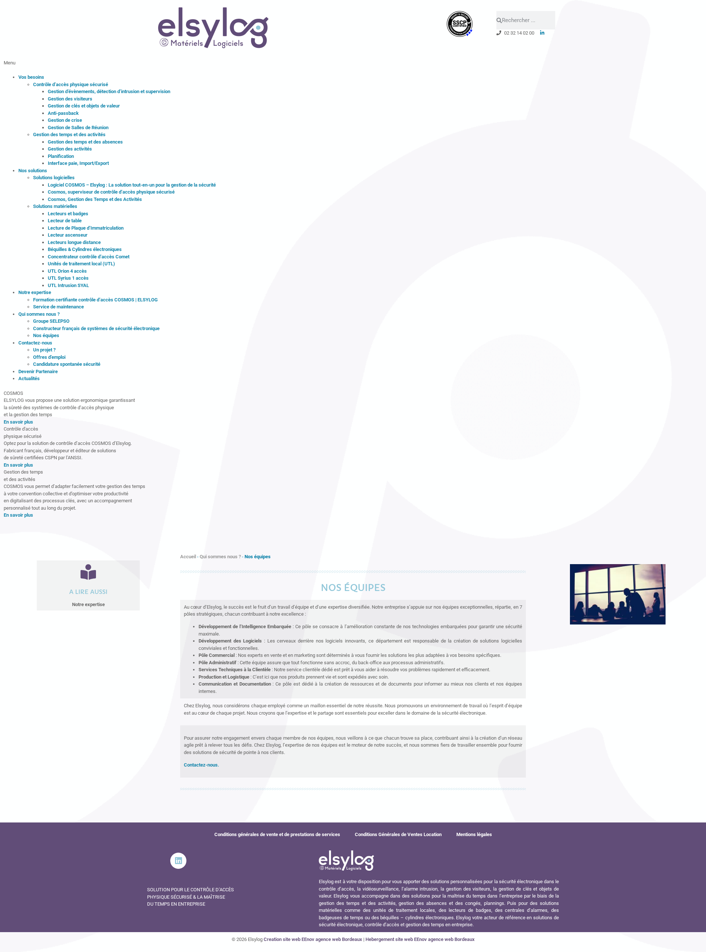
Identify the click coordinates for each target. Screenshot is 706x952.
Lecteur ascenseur (68, 235)
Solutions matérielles (55, 206)
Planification (61, 156)
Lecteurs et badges (68, 213)
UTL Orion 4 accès (67, 271)
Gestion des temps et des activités (69, 134)
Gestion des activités (70, 149)
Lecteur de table (65, 220)
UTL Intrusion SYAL (68, 285)
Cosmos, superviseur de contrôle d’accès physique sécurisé (111, 192)
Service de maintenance (58, 306)
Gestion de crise (65, 120)
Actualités (29, 378)
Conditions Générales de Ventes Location (398, 834)
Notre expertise (34, 292)
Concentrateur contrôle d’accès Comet (88, 256)
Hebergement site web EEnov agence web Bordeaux (420, 939)
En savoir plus (18, 422)
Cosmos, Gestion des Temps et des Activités (95, 199)
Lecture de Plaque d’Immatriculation (86, 228)
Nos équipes (46, 335)
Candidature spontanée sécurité (66, 364)
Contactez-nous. (201, 765)
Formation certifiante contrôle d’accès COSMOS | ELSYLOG (95, 299)
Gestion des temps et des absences (85, 142)
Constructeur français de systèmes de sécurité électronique (96, 328)
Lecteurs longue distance (74, 242)
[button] (353, 66)
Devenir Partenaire (38, 371)
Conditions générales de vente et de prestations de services (277, 834)
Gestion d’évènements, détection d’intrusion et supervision (109, 91)
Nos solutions (32, 170)
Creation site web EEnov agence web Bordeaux (313, 939)
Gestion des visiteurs (70, 99)
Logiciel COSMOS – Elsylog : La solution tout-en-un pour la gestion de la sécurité (132, 185)
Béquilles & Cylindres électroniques (85, 249)
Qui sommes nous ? (39, 314)
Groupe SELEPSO (51, 321)
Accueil (188, 556)
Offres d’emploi (49, 357)
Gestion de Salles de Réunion (78, 127)
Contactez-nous (35, 343)
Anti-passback (63, 113)
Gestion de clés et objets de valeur (84, 106)
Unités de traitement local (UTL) (81, 263)
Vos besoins (31, 77)
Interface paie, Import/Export (78, 163)
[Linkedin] (178, 861)
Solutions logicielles (54, 177)
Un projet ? (44, 350)
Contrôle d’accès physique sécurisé (70, 84)
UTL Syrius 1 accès (68, 278)
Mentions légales (474, 834)
